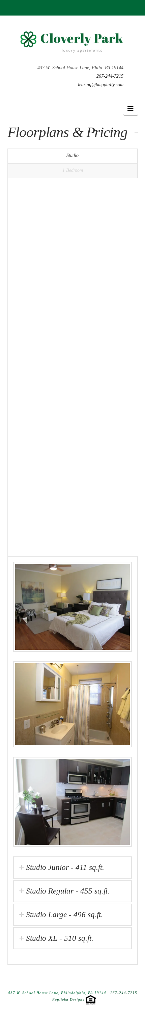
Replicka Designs (68, 999)
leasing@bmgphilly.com (100, 84)
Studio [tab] (72, 155)
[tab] (72, 867)
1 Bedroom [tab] (72, 170)
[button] (130, 108)
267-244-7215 (109, 76)
